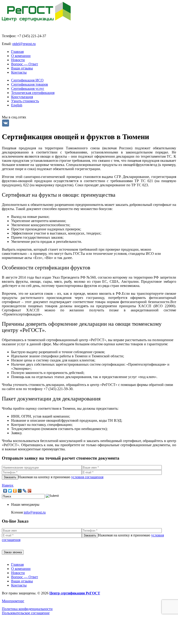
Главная (17, 52)
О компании (21, 56)
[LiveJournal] (24, 491)
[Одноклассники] (15, 491)
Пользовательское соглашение (26, 613)
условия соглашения (87, 477)
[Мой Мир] (19, 491)
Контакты (19, 72)
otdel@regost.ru (24, 44)
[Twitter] (10, 491)
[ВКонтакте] (5, 491)
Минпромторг (13, 601)
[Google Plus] (29, 491)
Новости (18, 60)
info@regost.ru (35, 512)
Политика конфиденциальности (27, 609)
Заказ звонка (13, 552)
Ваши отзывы (22, 68)
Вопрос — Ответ (24, 64)
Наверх (7, 485)
